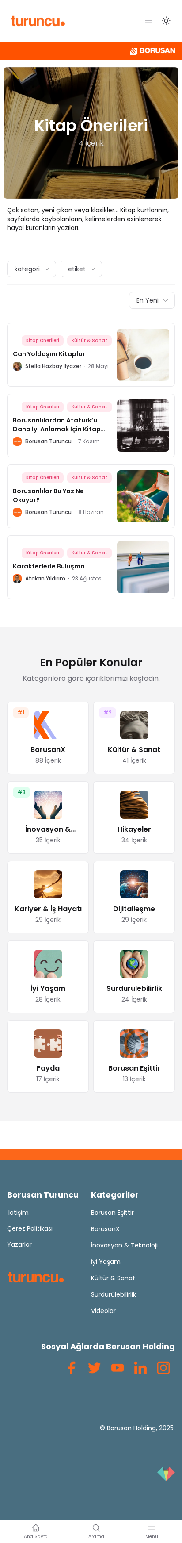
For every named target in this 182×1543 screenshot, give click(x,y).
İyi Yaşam (106, 1261)
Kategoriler (115, 1194)
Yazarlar (19, 1244)
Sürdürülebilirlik (113, 1294)
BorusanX (105, 1228)
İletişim (18, 1212)
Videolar (103, 1310)
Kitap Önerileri (42, 340)
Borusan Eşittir (112, 1212)
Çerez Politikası (30, 1228)
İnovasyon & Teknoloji (124, 1245)
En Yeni (147, 300)
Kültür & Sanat (89, 340)
